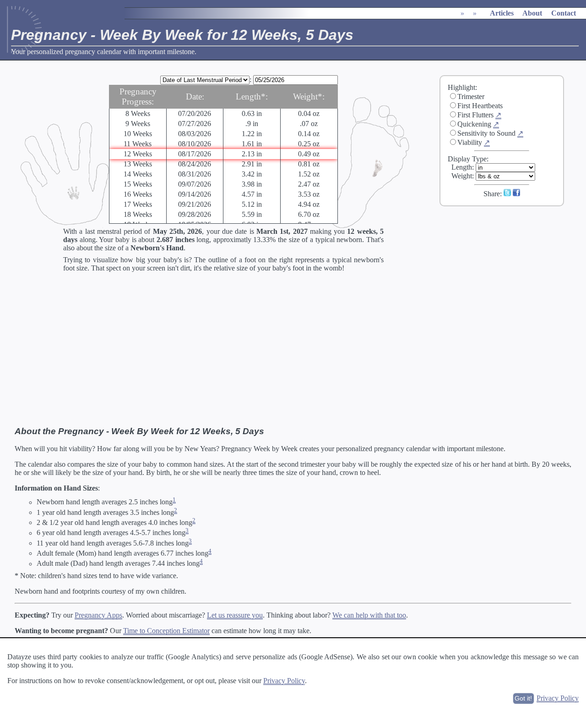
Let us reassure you (235, 615)
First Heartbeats (480, 106)
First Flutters (475, 115)
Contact (563, 13)
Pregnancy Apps (98, 615)
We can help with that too (369, 615)
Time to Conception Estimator (166, 631)
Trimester (470, 96)
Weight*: (309, 96)
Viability (469, 142)
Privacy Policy (284, 680)
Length (461, 167)
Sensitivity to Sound (486, 133)
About (532, 13)
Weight (461, 176)
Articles (502, 13)
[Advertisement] (507, 274)
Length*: (252, 96)
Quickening (474, 124)
